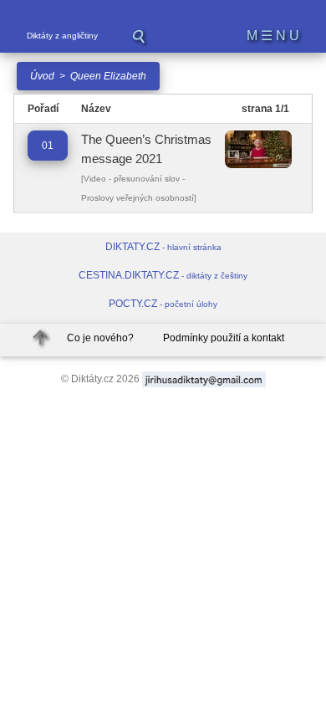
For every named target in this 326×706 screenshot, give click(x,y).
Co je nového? (100, 338)
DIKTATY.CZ (163, 247)
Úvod (42, 76)
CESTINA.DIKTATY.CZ (163, 275)
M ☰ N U (273, 35)
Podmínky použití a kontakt (223, 338)
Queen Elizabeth (108, 76)
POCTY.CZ (163, 304)
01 (47, 145)
